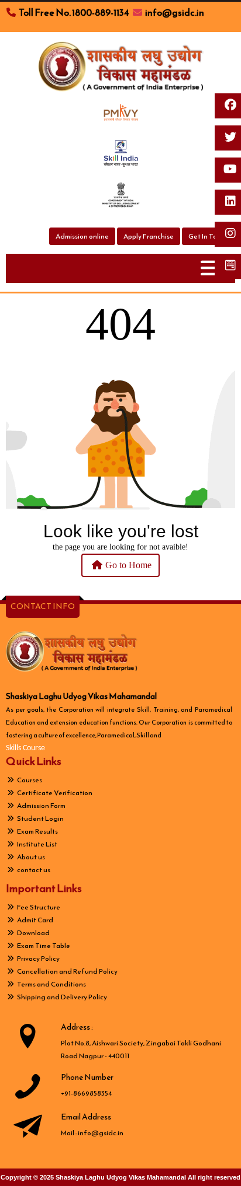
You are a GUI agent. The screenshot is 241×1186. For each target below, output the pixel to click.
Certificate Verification (54, 793)
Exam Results (37, 831)
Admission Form (41, 805)
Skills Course (25, 748)
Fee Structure (38, 907)
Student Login (40, 818)
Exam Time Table (43, 945)
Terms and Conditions (51, 984)
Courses (29, 780)
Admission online (82, 236)
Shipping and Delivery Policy (61, 997)
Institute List (36, 844)
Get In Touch (208, 236)
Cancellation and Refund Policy (67, 971)
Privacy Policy (38, 958)
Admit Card (34, 920)
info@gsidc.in (100, 1133)
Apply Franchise (148, 236)
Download (33, 933)
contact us (33, 870)
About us (30, 857)
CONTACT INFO (43, 606)
